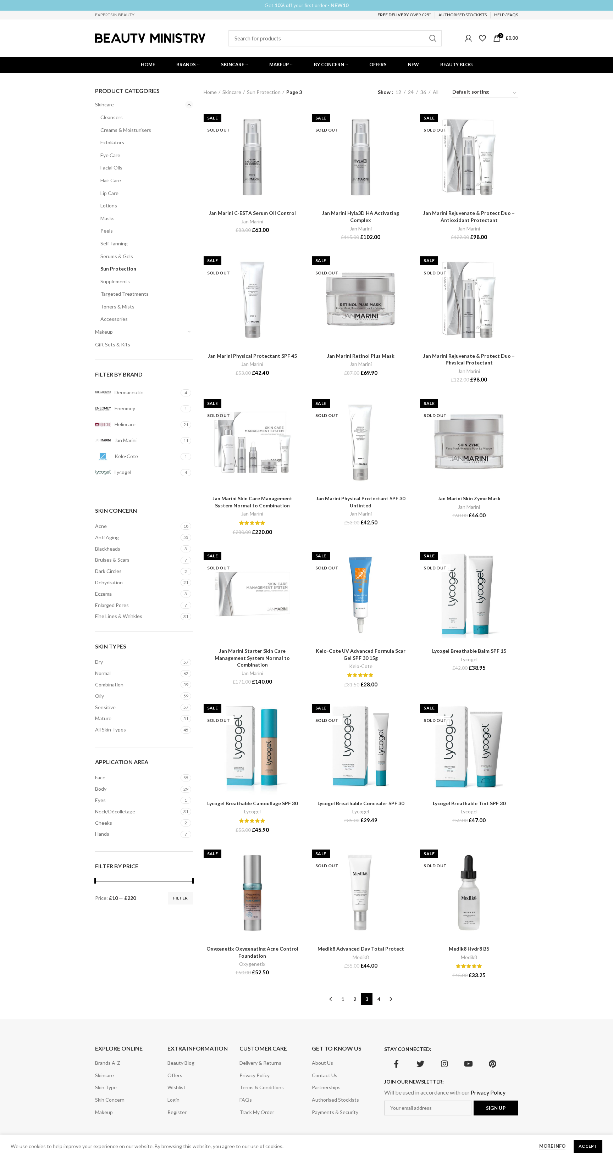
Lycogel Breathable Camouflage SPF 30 (252, 803)
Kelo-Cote (360, 666)
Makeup (104, 332)
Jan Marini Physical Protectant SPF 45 (252, 356)
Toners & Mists (117, 307)
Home (210, 92)
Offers (174, 1075)
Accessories (114, 319)
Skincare (104, 104)
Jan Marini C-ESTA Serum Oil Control (252, 213)
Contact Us (324, 1075)
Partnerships (326, 1087)
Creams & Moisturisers (125, 130)
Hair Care (110, 180)
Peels (106, 231)
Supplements (115, 281)
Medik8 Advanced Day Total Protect (360, 949)
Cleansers (111, 117)
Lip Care (109, 193)
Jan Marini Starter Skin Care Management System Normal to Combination (252, 658)
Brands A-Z (107, 1063)
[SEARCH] (432, 38)
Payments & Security (335, 1112)
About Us (322, 1063)
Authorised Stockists (335, 1100)
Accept (588, 1146)
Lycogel (469, 659)
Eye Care (110, 155)
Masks (107, 218)
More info (552, 1146)
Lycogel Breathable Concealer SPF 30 (360, 803)
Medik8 (361, 957)
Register (177, 1112)
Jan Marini (252, 221)
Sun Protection (118, 269)
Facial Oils (111, 168)
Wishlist (176, 1087)
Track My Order (256, 1112)
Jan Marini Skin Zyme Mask (469, 498)
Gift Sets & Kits (112, 344)
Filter (180, 898)
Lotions (108, 205)
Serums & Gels (116, 256)
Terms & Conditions (261, 1087)
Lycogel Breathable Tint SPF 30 (469, 803)
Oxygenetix (252, 964)
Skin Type (106, 1087)
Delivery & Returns (260, 1063)
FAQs (245, 1100)
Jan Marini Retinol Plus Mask (360, 356)
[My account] (468, 38)
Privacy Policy (254, 1075)
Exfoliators (112, 142)
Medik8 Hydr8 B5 (469, 949)
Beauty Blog (180, 1063)
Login (173, 1100)
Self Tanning (114, 243)
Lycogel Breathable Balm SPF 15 (469, 651)
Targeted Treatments (124, 294)
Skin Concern (110, 1100)
